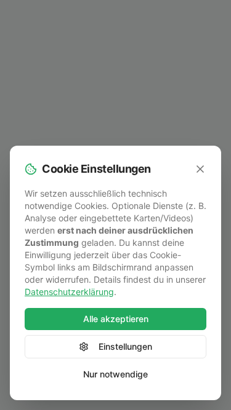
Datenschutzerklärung (69, 291)
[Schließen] (200, 169)
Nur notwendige (115, 374)
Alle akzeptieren (115, 318)
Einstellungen (125, 346)
